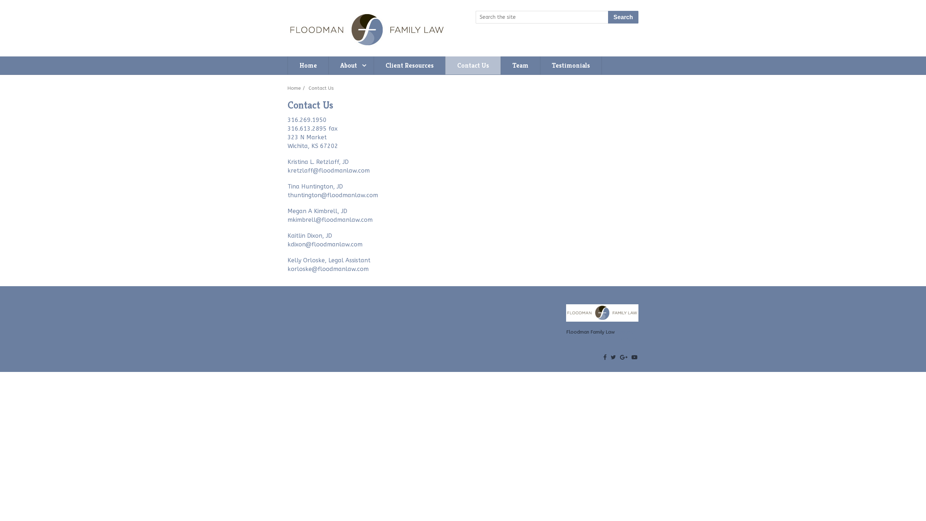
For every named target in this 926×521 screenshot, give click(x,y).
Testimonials (571, 65)
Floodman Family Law (590, 332)
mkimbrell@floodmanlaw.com (330, 219)
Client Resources (410, 65)
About (348, 65)
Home (308, 65)
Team (520, 65)
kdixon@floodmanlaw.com (325, 244)
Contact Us (473, 65)
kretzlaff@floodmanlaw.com (329, 170)
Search (623, 17)
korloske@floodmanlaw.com (328, 269)
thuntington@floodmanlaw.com (333, 195)
